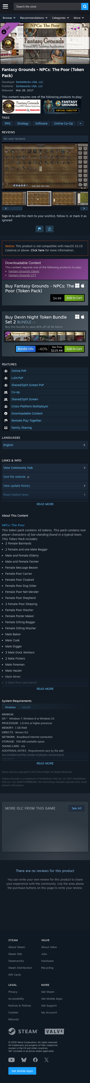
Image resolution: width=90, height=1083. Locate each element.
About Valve (49, 947)
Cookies (13, 1012)
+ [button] (80, 123)
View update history (16, 485)
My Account (49, 1012)
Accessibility (16, 998)
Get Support (49, 1005)
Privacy (12, 991)
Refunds (13, 1019)
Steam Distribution (20, 967)
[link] (50, 349)
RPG (7, 123)
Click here (37, 250)
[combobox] (47, 6)
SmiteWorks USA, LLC (29, 82)
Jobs (44, 954)
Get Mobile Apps (22, 1071)
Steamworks (16, 960)
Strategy (23, 123)
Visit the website (14, 476)
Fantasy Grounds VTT (22, 275)
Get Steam (47, 991)
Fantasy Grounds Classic (24, 271)
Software (41, 123)
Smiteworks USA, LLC (29, 86)
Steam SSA (15, 954)
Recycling (47, 967)
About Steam (16, 947)
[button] (9, 18)
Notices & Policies (19, 1005)
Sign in (6, 216)
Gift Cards (14, 974)
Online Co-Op (63, 123)
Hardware (47, 960)
